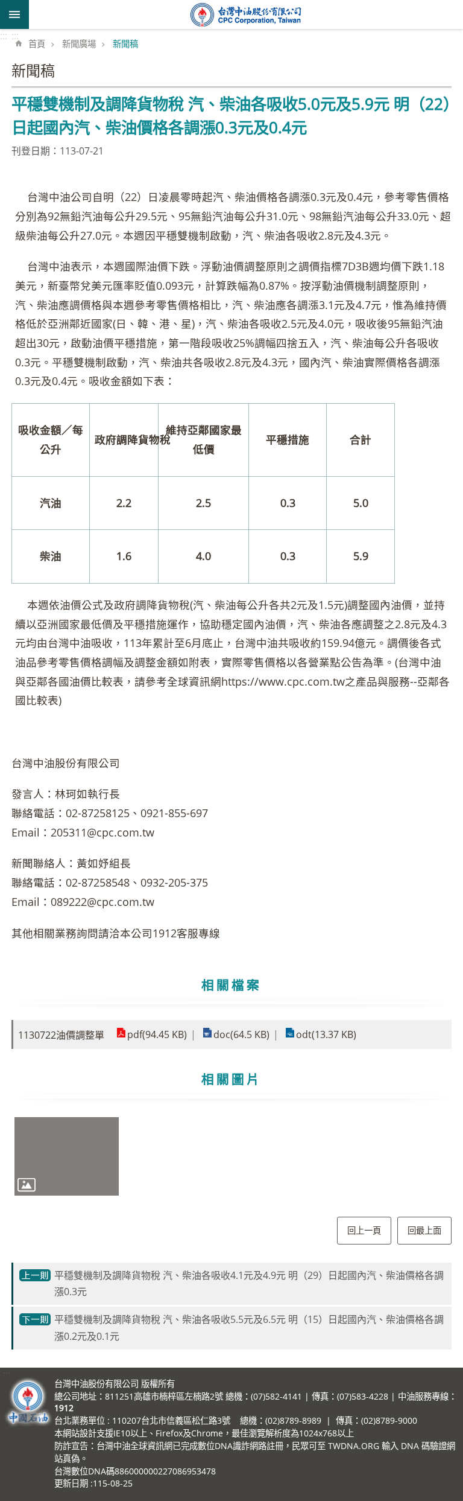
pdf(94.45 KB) (157, 1034)
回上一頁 (364, 1230)
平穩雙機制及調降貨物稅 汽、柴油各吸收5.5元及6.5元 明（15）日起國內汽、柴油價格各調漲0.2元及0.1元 (249, 1327)
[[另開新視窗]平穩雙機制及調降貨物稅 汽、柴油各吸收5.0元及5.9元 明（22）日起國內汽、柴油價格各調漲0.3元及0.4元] (66, 1156)
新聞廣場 (79, 43)
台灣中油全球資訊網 (246, 14)
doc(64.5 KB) (241, 1034)
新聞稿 (125, 43)
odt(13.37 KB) (326, 1034)
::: (3, 35)
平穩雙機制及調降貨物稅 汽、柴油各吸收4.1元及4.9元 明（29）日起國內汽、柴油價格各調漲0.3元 (249, 1283)
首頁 (36, 43)
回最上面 (424, 1230)
